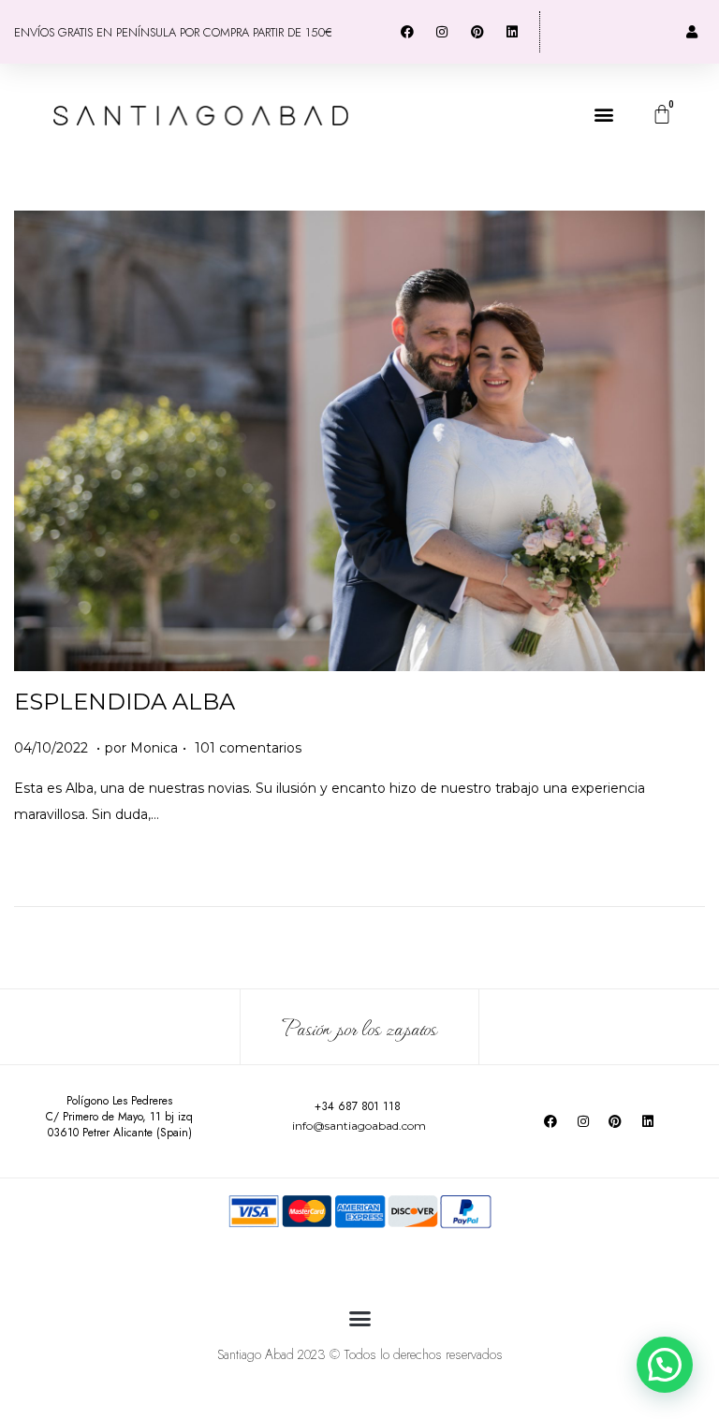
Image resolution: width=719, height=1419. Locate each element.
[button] (603, 114)
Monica (154, 747)
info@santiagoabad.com (359, 1126)
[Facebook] (550, 1121)
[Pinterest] (615, 1121)
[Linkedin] (647, 1121)
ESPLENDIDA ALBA (124, 701)
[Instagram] (583, 1121)
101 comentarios (248, 747)
